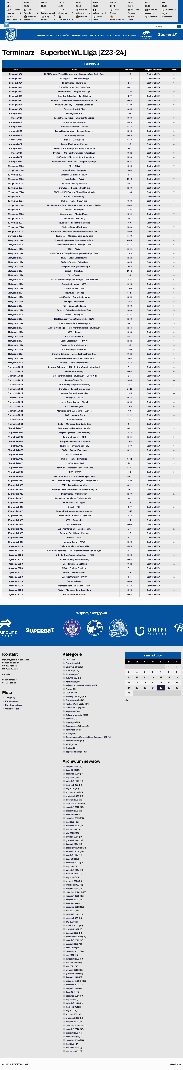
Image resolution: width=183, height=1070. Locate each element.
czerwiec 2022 (72, 951)
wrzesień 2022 (72, 940)
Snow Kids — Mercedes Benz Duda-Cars (74, 467)
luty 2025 (70, 833)
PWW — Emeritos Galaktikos (74, 262)
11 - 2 (129, 266)
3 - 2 (129, 153)
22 (169, 682)
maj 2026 (70, 777)
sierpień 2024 (72, 855)
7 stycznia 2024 (15, 367)
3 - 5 (129, 297)
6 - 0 (129, 166)
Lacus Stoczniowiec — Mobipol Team (74, 244)
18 (137, 682)
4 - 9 (129, 480)
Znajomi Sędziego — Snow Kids (74, 546)
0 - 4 (129, 594)
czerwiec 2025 (73, 818)
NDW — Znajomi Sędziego (74, 568)
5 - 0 (129, 104)
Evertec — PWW (74, 419)
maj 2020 (70, 1044)
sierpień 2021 (72, 988)
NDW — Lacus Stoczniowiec (74, 257)
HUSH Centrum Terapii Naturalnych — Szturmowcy (74, 279)
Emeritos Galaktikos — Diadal (74, 126)
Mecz (74, 69)
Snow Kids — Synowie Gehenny (74, 559)
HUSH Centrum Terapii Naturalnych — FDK (74, 555)
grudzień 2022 (72, 929)
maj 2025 (70, 822)
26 (145, 688)
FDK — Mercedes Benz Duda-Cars (74, 87)
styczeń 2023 (72, 925)
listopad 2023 (72, 888)
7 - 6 (130, 222)
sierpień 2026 (72, 766)
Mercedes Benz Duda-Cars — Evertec (74, 411)
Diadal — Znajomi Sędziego (74, 227)
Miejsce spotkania (153, 69)
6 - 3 (129, 139)
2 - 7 (130, 507)
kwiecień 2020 (72, 1047)
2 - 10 (129, 389)
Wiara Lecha (175, 1064)
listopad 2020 (72, 1021)
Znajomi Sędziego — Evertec (74, 144)
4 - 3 (129, 446)
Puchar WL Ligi (73, 707)
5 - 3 (129, 244)
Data (15, 69)
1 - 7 (129, 533)
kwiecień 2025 (72, 825)
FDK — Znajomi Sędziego (74, 306)
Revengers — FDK (74, 113)
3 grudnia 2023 (15, 546)
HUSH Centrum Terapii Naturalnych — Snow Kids (74, 376)
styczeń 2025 (72, 837)
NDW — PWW (74, 472)
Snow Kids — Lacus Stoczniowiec (74, 389)
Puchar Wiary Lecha (75, 704)
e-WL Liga (70, 670)
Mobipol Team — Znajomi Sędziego (74, 91)
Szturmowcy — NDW (74, 135)
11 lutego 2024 (15, 74)
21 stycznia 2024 (15, 240)
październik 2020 (74, 1025)
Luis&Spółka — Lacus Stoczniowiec (74, 441)
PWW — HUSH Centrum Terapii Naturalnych (74, 192)
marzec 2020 (72, 1051)
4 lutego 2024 (15, 113)
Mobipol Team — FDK (74, 301)
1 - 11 (129, 293)
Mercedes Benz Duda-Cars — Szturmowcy (74, 358)
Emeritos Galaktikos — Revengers (74, 323)
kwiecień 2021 (72, 1003)
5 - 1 (129, 529)
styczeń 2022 (72, 970)
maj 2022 (70, 955)
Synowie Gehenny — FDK (74, 437)
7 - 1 (129, 367)
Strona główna (43, 35)
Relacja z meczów (74, 715)
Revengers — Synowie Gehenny (74, 446)
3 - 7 (130, 96)
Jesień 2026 (113, 35)
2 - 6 (129, 188)
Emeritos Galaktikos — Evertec (74, 533)
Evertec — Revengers (74, 209)
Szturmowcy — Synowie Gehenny (74, 384)
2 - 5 (129, 393)
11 (137, 677)
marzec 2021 (72, 1007)
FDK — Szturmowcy (74, 371)
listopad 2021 (72, 977)
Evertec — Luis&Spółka (74, 109)
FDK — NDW (74, 166)
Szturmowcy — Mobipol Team (74, 214)
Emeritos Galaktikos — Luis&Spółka (74, 96)
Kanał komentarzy (13, 705)
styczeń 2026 (72, 792)
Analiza (69, 659)
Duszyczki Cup (73, 667)
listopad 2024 (72, 844)
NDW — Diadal (74, 332)
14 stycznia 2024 (15, 301)
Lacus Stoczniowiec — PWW (74, 341)
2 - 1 (129, 568)
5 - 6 (129, 467)
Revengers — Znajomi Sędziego (74, 78)
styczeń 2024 (72, 881)
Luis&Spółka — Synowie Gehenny (74, 297)
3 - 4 (129, 301)
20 (153, 682)
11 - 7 (129, 489)
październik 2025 (74, 803)
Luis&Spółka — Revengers (74, 83)
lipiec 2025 (71, 814)
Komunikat (71, 681)
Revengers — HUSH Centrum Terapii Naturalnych (74, 489)
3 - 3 (129, 384)
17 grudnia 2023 (15, 428)
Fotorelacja (71, 674)
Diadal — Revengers (74, 314)
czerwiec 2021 (72, 996)
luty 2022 (70, 966)
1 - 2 (129, 196)
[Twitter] (6, 24)
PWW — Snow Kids (74, 336)
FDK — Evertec (74, 275)
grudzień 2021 (72, 973)
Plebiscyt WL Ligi (74, 696)
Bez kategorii (72, 663)
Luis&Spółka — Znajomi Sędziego (74, 266)
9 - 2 (129, 354)
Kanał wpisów (11, 701)
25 (137, 688)
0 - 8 (129, 332)
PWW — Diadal (74, 524)
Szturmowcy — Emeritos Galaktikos (74, 515)
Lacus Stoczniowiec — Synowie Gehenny (74, 131)
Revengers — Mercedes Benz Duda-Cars (74, 236)
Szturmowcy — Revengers (74, 122)
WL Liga (69, 744)
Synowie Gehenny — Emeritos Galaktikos (74, 104)
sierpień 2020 (72, 1033)
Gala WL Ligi (71, 678)
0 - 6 (129, 524)
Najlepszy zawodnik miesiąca (79, 685)
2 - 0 (129, 349)
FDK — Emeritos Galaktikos (74, 564)
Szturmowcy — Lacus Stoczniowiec (74, 428)
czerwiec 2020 (73, 1040)
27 (153, 688)
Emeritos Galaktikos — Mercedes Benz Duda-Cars (74, 100)
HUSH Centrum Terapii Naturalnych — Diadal (74, 148)
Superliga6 (71, 722)
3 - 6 (129, 91)
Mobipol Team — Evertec (74, 594)
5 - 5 (129, 314)
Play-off (69, 692)
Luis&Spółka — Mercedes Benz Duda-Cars (74, 157)
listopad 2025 (72, 799)
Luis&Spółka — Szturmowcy (74, 494)
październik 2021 (74, 981)
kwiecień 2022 (72, 959)
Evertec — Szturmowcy (74, 218)
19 (145, 682)
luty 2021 (70, 1010)
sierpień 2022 (72, 944)
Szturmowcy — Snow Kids (74, 349)
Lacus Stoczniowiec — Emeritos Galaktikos (74, 118)
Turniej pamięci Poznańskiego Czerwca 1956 (86, 737)
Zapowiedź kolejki (74, 751)
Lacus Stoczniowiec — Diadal (74, 402)
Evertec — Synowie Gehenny (74, 345)
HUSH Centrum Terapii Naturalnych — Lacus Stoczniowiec (74, 205)
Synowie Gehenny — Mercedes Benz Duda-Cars (74, 354)
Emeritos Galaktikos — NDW (74, 174)
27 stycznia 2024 (16, 231)
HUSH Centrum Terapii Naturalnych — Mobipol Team (74, 253)
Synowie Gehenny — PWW (74, 577)
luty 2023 (70, 922)
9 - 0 (129, 284)
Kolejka (174, 69)
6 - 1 (129, 218)
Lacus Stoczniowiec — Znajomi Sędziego (74, 498)
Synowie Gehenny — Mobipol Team (74, 529)
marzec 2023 (72, 918)
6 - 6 (129, 590)
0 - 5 (129, 100)
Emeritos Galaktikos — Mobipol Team (74, 310)
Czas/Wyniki (129, 69)
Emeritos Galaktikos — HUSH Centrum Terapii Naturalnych (74, 550)
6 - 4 (129, 371)
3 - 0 (129, 306)
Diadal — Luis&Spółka (74, 139)
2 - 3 (129, 253)
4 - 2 (129, 183)
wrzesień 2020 (72, 1029)
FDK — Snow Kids (74, 454)
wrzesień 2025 (72, 807)
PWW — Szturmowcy (74, 196)
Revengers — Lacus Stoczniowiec (74, 222)
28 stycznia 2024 (16, 166)
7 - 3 (130, 454)
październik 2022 (74, 936)
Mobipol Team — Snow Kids (74, 201)
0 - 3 (129, 135)
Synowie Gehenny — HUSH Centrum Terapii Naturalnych (74, 367)
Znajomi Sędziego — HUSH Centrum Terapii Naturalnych (74, 328)
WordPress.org (12, 708)
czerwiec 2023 (73, 907)
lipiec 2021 (70, 992)
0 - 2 (129, 214)
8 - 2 (129, 87)
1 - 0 (129, 275)
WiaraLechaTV (73, 740)
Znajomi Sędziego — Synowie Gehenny (74, 511)
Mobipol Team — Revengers (74, 459)
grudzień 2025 (72, 796)
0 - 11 (129, 240)
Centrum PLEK (153, 74)
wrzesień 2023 (72, 896)
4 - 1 (129, 174)
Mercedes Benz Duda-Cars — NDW (74, 585)
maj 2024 (70, 866)
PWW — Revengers (74, 406)
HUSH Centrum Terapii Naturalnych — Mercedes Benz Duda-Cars (74, 74)
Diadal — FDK (74, 507)
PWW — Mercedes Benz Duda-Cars (74, 590)
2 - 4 (129, 192)
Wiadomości (62, 35)
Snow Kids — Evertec (74, 293)
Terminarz (70, 729)
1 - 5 (129, 502)
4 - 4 (129, 205)
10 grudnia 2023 (15, 480)
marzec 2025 (72, 829)
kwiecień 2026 (72, 781)
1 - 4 (129, 113)
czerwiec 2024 (73, 862)
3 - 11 (129, 459)
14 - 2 (129, 271)
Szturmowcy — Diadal (74, 288)
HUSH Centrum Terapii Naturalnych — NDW (74, 319)
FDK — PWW (74, 249)
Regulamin (70, 711)
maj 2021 (70, 999)
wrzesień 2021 (72, 984)
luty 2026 (70, 788)
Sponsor (69, 718)
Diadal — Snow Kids (74, 271)
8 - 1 (129, 376)
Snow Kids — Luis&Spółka (74, 170)
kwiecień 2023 (72, 914)
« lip (127, 700)
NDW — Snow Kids (74, 520)
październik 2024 (74, 848)
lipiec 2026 (71, 770)
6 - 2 (129, 585)
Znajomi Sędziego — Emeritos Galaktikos (74, 240)
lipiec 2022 (71, 947)
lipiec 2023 (71, 903)
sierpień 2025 (72, 811)
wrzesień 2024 (72, 851)
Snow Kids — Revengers (74, 502)
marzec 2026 (72, 785)
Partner (69, 689)
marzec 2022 (72, 962)
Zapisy (69, 748)
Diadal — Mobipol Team (74, 572)
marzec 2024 (72, 873)
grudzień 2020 (72, 1018)
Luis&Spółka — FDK (74, 380)
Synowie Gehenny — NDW (74, 284)
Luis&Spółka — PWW (74, 179)
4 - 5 (129, 122)
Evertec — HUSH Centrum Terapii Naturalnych (74, 153)
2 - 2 (129, 257)
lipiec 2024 (71, 859)
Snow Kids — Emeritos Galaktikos (74, 188)
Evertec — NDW (74, 537)
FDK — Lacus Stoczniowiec (74, 485)
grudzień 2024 (72, 840)
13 (153, 677)
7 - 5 (130, 411)
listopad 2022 (72, 933)
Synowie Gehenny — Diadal (74, 183)
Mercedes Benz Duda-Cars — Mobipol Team (74, 476)
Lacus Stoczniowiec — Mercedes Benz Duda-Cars (74, 231)
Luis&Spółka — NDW (74, 463)
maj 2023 (70, 910)
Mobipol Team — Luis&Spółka (74, 393)
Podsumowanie (73, 700)
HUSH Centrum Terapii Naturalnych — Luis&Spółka (74, 480)
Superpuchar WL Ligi (75, 726)
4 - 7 (130, 83)
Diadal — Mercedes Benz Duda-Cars (74, 424)
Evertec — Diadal (74, 581)
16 (177, 677)
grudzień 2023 (72, 885)
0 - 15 (129, 511)
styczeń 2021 (72, 1014)
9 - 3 (129, 397)
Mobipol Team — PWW (74, 542)
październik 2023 (74, 892)
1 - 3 (129, 74)
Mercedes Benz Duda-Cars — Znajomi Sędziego (74, 161)
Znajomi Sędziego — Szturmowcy (74, 432)
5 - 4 (129, 126)
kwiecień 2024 (72, 870)
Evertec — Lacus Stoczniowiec (74, 362)
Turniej (69, 733)
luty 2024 (70, 877)
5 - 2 (129, 249)
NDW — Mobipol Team (74, 415)
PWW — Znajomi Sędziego (74, 450)
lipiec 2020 (71, 1036)
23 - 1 (129, 78)
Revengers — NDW (74, 397)
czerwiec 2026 (73, 773)
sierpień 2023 (72, 899)
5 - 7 (130, 148)
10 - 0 (129, 179)
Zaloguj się (10, 697)
